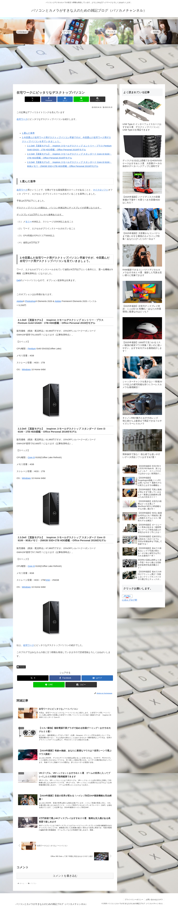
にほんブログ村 (129, 600)
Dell (18, 280)
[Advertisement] (89, 64)
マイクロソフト (100, 190)
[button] (97, 99)
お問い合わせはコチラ (154, 899)
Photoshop (30, 301)
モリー (28, 221)
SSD (48, 580)
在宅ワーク (22, 119)
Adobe (20, 301)
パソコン (22, 667)
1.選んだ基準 (28, 133)
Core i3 (31, 457)
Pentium (32, 348)
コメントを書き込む (65, 875)
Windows (26, 369)
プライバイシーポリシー (134, 899)
